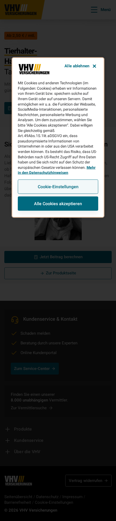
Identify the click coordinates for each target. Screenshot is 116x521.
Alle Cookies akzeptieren (58, 203)
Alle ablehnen (76, 66)
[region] (58, 137)
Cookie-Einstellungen (58, 186)
